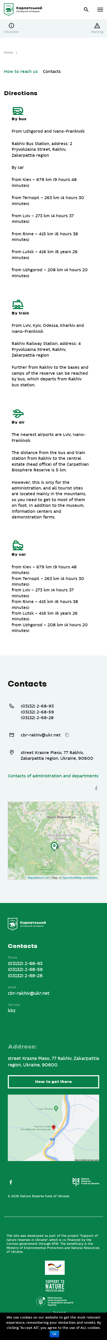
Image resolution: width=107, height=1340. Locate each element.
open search (86, 9)
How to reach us (21, 71)
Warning (97, 32)
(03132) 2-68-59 (37, 712)
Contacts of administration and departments (53, 776)
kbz (11, 1010)
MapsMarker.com (39, 877)
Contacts (52, 71)
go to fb (96, 788)
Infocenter (11, 32)
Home (8, 52)
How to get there (53, 1081)
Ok (54, 1334)
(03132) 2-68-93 (37, 706)
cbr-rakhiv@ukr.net (41, 735)
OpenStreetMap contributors (80, 877)
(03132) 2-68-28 (37, 718)
